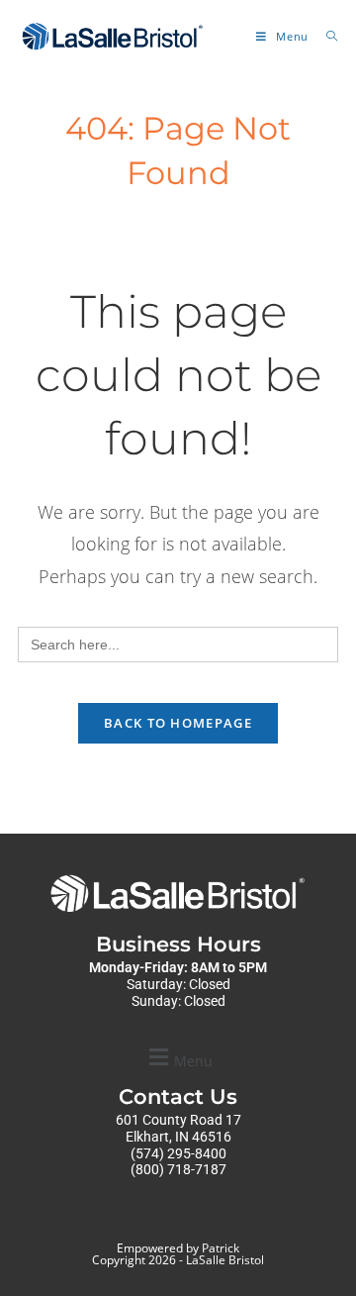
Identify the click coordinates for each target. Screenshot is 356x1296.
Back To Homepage (178, 723)
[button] (178, 1058)
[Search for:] (325, 36)
